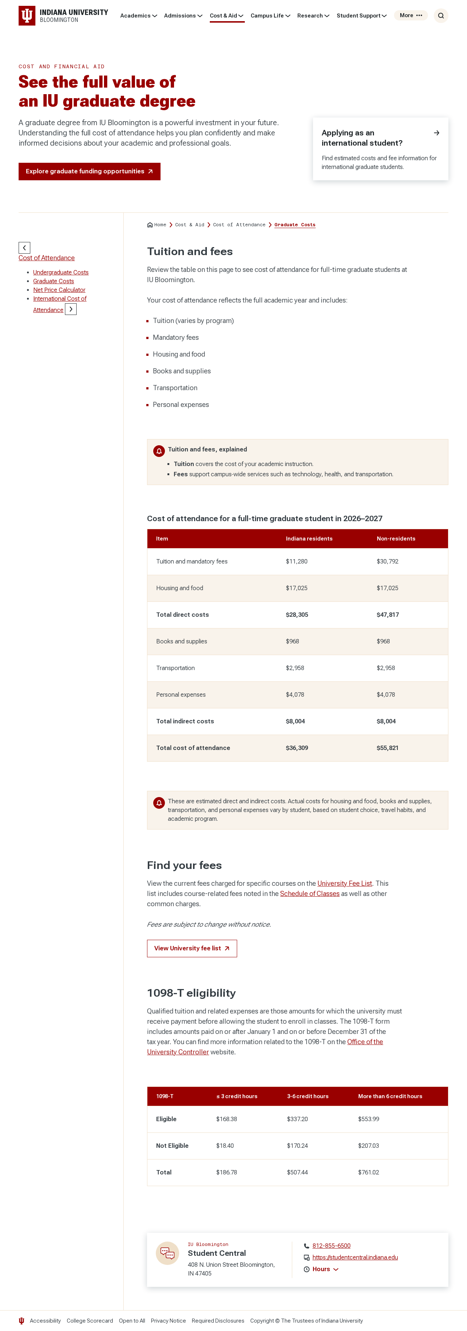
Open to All (132, 1321)
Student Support (359, 16)
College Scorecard (90, 1321)
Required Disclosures (218, 1321)
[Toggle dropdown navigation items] (154, 15)
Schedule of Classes (310, 893)
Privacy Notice (168, 1321)
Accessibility (45, 1321)
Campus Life (267, 16)
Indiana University (342, 1321)
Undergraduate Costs (61, 272)
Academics (135, 16)
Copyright (262, 1321)
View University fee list (187, 948)
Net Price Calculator (59, 289)
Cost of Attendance (47, 258)
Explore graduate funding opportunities (85, 171)
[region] (297, 638)
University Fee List (344, 883)
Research (310, 16)
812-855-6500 (332, 1245)
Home (160, 224)
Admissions (180, 16)
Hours (321, 1269)
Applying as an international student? (362, 137)
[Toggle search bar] (441, 15)
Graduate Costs (53, 281)
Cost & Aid (223, 16)
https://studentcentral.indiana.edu (355, 1257)
